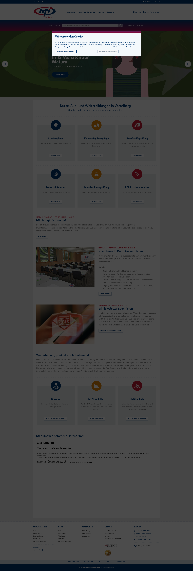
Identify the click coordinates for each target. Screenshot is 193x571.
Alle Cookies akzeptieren (66, 51)
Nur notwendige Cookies (108, 51)
